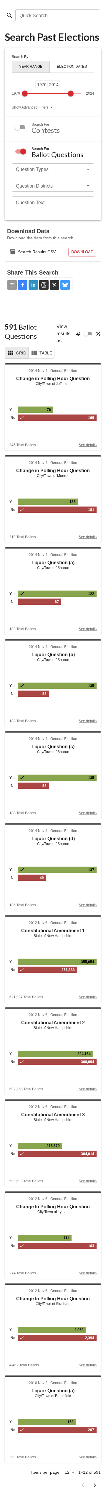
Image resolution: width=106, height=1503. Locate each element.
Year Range (30, 66)
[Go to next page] (95, 1485)
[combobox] (57, 15)
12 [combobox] (67, 1472)
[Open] (88, 169)
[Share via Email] (12, 285)
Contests (46, 130)
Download (82, 252)
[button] (22, 285)
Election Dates (72, 66)
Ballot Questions (57, 154)
